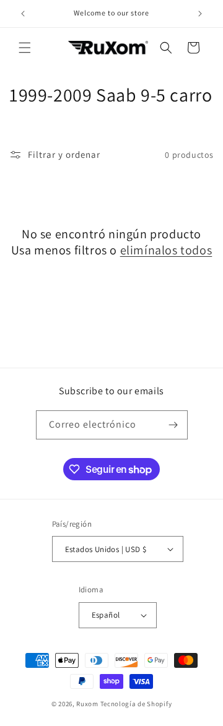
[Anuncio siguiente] (200, 13)
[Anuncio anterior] (23, 13)
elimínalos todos (166, 250)
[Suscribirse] (173, 424)
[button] (24, 47)
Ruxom (87, 703)
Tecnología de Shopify (136, 703)
